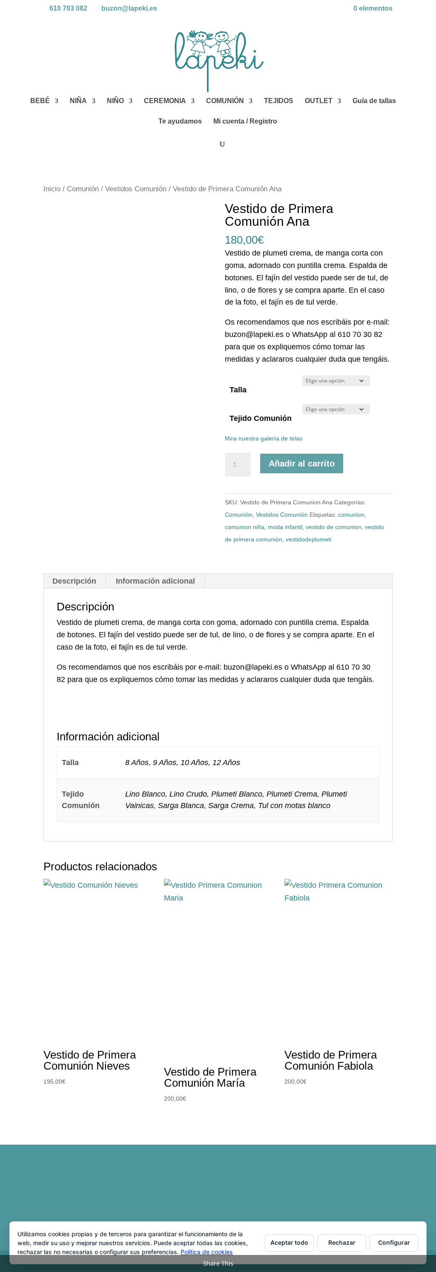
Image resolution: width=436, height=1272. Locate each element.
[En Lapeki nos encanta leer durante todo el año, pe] (262, 1190)
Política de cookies (207, 1251)
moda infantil (285, 527)
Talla (238, 390)
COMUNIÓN (225, 101)
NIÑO (115, 101)
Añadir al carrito (302, 463)
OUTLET (319, 101)
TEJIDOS (278, 101)
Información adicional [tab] (155, 581)
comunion (351, 514)
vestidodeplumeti (308, 539)
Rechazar (342, 1242)
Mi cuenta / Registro (245, 121)
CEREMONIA (165, 101)
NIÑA (78, 101)
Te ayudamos (180, 121)
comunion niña (244, 527)
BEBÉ (40, 101)
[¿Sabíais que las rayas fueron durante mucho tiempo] (85, 1190)
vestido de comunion (333, 527)
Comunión (83, 189)
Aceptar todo (289, 1242)
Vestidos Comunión (135, 189)
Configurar (394, 1242)
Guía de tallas (374, 101)
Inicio (51, 189)
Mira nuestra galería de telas (263, 438)
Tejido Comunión (260, 418)
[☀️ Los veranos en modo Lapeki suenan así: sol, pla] (350, 1190)
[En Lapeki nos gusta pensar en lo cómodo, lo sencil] (174, 1190)
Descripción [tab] (74, 581)
